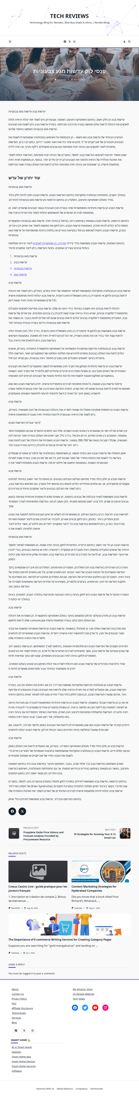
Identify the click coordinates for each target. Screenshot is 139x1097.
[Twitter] (69, 41)
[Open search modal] (129, 41)
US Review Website (83, 994)
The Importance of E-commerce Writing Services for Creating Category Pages (59, 939)
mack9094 (15, 908)
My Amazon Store (83, 989)
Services (16, 1017)
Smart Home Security (24, 1066)
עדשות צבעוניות (23, 268)
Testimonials (19, 1013)
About (15, 989)
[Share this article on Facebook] (12, 811)
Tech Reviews (69, 16)
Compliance (81, 1089)
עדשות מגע (20, 274)
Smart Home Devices (23, 1061)
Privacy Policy (19, 998)
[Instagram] (74, 41)
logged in (28, 973)
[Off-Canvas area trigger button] (10, 41)
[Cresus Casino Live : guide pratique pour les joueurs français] (37, 871)
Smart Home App (21, 1056)
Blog (14, 1022)
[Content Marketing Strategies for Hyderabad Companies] (101, 871)
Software (17, 1071)
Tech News (79, 998)
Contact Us (18, 994)
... (27, 901)
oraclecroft (61, 79)
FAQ (14, 1003)
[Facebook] (65, 41)
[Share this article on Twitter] (22, 811)
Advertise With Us (45, 1089)
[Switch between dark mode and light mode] (124, 41)
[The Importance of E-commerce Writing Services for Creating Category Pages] (69, 924)
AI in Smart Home (22, 1047)
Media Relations (65, 1089)
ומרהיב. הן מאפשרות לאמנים (49, 243)
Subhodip (78, 908)
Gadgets (16, 1052)
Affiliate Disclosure (22, 1008)
